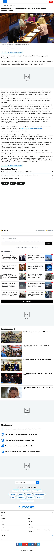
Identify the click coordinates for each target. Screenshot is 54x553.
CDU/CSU (39, 497)
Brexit (12, 183)
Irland (14, 5)
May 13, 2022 (23, 131)
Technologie (21, 497)
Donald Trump (37, 491)
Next (2, 521)
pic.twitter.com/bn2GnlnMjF (35, 128)
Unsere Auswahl (8, 329)
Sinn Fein (5, 183)
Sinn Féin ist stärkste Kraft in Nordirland (10, 178)
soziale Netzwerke (39, 494)
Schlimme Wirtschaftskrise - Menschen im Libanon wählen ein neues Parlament (19, 175)
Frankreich (12, 494)
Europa (2, 515)
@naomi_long (23, 128)
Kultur (29, 524)
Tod (13, 497)
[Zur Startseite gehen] (5, 1)
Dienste (3, 535)
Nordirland (20, 183)
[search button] (37, 482)
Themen (3, 512)
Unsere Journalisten (5, 530)
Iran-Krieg (16, 491)
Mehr (2, 539)
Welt (11, 5)
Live (51, 1)
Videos (2, 527)
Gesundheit (30, 521)
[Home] (1, 5)
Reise (2, 524)
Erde (29, 518)
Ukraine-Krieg (26, 491)
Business (3, 518)
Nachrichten (6, 5)
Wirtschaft (30, 497)
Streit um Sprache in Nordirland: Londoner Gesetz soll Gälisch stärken (17, 171)
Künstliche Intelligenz (27, 501)
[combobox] (27, 482)
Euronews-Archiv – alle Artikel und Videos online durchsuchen (39, 530)
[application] (27, 28)
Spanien (29, 494)
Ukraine (21, 494)
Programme (30, 527)
